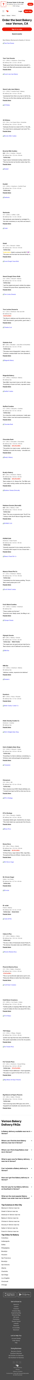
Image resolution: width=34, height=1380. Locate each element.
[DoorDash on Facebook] (14, 1362)
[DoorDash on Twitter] (17, 1362)
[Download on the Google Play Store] (24, 1294)
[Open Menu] (3, 11)
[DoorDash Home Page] (7, 11)
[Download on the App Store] (9, 1294)
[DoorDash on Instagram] (20, 1362)
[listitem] (17, 1208)
